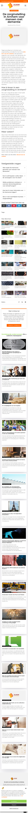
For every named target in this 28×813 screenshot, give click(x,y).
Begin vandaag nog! (14, 311)
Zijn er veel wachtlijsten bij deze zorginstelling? (14, 197)
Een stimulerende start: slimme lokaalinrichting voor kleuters (6, 278)
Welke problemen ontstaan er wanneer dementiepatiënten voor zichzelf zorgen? (14, 184)
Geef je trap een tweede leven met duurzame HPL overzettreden (6, 246)
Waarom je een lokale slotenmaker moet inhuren (13, 730)
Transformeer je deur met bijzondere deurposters (12, 514)
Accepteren (14, 801)
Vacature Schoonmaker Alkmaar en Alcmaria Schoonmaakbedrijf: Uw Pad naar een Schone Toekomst (14, 541)
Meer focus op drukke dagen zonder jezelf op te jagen (6, 237)
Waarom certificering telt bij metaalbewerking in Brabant (7, 227)
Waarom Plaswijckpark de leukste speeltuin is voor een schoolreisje (13, 433)
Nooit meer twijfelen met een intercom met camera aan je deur (20, 246)
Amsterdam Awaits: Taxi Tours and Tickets (13, 594)
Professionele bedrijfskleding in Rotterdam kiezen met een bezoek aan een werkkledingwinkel (20, 257)
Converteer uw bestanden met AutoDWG (13, 648)
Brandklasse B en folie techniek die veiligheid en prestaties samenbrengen (6, 268)
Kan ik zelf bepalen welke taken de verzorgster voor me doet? (14, 176)
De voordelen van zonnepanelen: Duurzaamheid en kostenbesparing (11, 487)
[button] (26, 788)
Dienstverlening (14, 10)
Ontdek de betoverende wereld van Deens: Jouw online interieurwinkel (13, 460)
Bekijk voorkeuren (14, 808)
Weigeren (14, 804)
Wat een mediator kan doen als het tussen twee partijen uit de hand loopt (13, 676)
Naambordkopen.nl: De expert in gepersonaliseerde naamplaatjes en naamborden (11, 352)
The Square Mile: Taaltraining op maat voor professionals (13, 379)
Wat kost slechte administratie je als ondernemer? (5, 287)
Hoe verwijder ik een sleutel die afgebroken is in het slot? (13, 757)
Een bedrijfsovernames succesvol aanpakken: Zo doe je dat (20, 268)
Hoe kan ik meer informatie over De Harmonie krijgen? (14, 191)
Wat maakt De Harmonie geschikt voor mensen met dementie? (14, 169)
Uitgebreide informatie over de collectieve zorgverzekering (13, 703)
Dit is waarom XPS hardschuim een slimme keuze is (13, 568)
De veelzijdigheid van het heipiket (11, 405)
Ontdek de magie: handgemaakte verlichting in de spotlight (11, 622)
